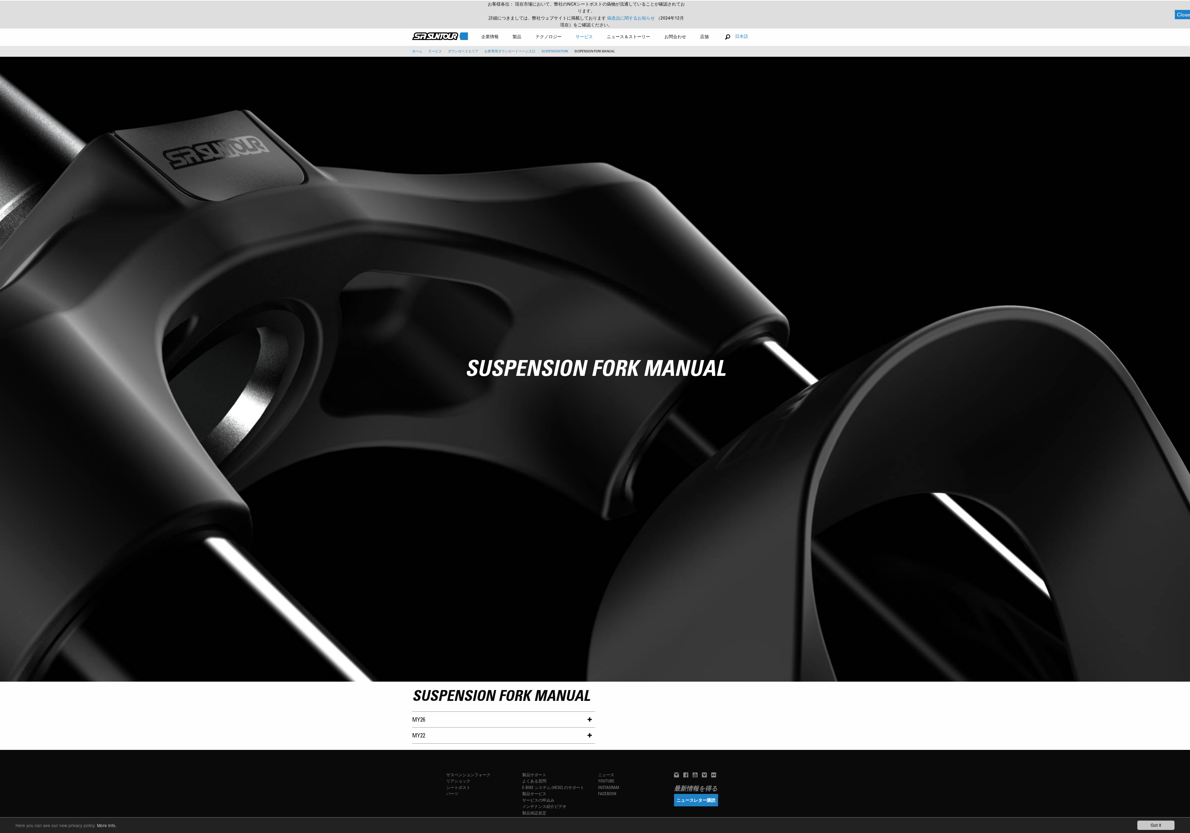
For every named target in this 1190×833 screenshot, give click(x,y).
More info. (107, 825)
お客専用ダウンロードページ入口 (510, 51)
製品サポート (534, 774)
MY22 (418, 735)
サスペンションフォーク (468, 774)
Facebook (607, 793)
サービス (435, 51)
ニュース (606, 774)
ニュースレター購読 (696, 800)
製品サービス (534, 793)
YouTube (606, 780)
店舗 (704, 36)
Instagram (608, 787)
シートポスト (458, 787)
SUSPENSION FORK (554, 51)
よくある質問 (534, 780)
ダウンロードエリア (463, 51)
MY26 (418, 719)
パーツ (452, 793)
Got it (1156, 825)
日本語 (741, 36)
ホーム (417, 51)
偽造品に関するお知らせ (631, 18)
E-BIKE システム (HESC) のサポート (553, 787)
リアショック (458, 780)
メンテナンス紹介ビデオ (544, 806)
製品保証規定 (534, 812)
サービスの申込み (538, 800)
